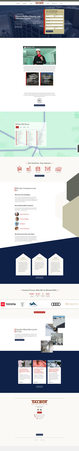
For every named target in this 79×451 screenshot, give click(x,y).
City (46, 26)
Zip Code (56, 26)
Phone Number (48, 20)
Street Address (48, 23)
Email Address (48, 17)
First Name (47, 14)
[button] (18, 3)
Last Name (56, 14)
